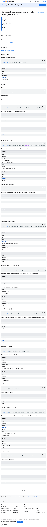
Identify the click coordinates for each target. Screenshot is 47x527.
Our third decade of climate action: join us (31, 519)
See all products (4, 506)
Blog (36, 506)
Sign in (44, 1)
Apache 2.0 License (15, 497)
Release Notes (15, 510)
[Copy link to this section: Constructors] (11, 54)
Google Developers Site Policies (30, 497)
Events (37, 508)
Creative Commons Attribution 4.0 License (32, 496)
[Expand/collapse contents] (7, 18)
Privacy (8, 519)
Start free (42, 4)
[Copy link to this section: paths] (5, 87)
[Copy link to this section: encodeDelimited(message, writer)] (21, 265)
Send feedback (41, 12)
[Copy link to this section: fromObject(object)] (13, 309)
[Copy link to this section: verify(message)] (11, 451)
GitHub (25, 506)
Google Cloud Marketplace (6, 510)
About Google (3, 519)
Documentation (7, 9)
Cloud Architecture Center (29, 513)
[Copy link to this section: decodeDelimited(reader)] (16, 184)
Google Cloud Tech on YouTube (39, 514)
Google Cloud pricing (5, 508)
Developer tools (14, 9)
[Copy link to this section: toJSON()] (7, 384)
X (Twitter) (37, 510)
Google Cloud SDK (8, 5)
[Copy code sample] (44, 61)
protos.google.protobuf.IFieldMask (8, 42)
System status (15, 512)
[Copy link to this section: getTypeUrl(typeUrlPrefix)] (16, 346)
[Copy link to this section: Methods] (8, 100)
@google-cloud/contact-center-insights (9, 50)
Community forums (16, 506)
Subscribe (20, 521)
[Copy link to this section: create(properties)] (12, 103)
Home (2, 9)
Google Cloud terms (19, 519)
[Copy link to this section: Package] (8, 47)
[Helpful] (43, 9)
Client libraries (25, 5)
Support (14, 508)
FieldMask (4, 134)
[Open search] (30, 1)
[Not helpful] (45, 9)
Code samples (26, 511)
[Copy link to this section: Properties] (9, 84)
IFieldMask (4, 77)
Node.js (17, 5)
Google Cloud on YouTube (40, 512)
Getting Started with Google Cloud (29, 509)
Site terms (13, 519)
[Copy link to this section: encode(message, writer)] (16, 221)
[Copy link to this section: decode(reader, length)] (15, 140)
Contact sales (3, 512)
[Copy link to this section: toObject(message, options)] (17, 407)
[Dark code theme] (42, 61)
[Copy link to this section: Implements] (10, 40)
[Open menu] (2, 1)
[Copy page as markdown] (18, 15)
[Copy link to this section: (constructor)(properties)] (16, 57)
